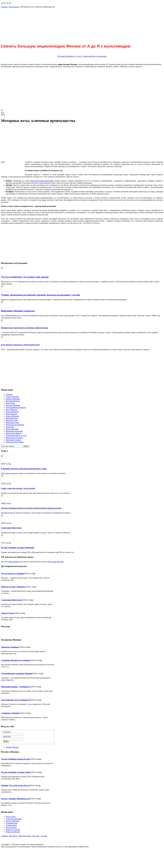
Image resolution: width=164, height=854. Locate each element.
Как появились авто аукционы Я (15, 700)
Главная (4, 7)
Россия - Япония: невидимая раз (15, 799)
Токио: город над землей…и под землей (18, 488)
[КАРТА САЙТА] (5, 3)
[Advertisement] (73, 25)
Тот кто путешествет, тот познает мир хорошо (25, 277)
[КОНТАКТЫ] (7, 3)
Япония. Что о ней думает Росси (15, 785)
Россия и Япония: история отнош (15, 772)
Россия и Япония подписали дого (15, 759)
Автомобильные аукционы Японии (16, 673)
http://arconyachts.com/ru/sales (42, 181)
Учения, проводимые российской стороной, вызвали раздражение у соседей (40, 295)
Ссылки (44, 836)
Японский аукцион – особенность (15, 687)
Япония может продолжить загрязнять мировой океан (24, 328)
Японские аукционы (10, 647)
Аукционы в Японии (10, 713)
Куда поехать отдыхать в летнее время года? (20, 345)
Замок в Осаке (7, 613)
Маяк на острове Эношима (13, 587)
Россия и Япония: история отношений (17, 548)
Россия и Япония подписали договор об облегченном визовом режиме (31, 508)
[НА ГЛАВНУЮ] (2, 3)
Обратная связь (24, 836)
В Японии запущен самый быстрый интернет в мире (24, 469)
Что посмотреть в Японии (12, 573)
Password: (7, 737)
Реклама (35, 836)
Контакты (13, 836)
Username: (7, 732)
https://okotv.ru (14, 562)
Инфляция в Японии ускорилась (18, 311)
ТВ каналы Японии (56, 562)
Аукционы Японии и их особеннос (16, 660)
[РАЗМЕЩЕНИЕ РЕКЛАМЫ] (10, 3)
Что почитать (13, 7)
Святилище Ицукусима (11, 528)
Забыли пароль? (12, 747)
